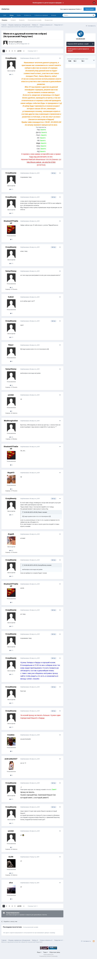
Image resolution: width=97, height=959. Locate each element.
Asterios (5, 9)
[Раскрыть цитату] (23, 512)
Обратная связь (54, 952)
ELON (11, 857)
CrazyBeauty (17, 42)
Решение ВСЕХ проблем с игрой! (78, 44)
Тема (45, 952)
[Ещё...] (60, 58)
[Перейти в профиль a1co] (11, 889)
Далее (19, 51)
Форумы (4, 20)
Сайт (4, 15)
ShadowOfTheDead (11, 222)
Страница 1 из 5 (32, 51)
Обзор (11, 15)
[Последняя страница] (24, 51)
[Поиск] (93, 15)
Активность (27, 15)
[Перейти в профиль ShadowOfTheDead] (11, 229)
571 (12, 74)
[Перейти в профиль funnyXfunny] (11, 277)
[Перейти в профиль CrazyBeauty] (5, 43)
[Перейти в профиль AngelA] (11, 540)
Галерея (13, 20)
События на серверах (41, 15)
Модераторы (49, 20)
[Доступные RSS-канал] (94, 941)
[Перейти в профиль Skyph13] (11, 479)
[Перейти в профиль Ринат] (11, 351)
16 (12, 287)
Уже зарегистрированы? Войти (70, 9)
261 (12, 873)
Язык (39, 952)
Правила (21, 20)
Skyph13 (10, 473)
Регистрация (90, 9)
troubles (10, 735)
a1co (11, 883)
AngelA (11, 534)
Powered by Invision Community (48, 956)
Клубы (19, 15)
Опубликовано (30, 58)
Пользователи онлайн (34, 20)
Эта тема (86, 15)
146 (12, 437)
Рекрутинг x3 (24, 44)
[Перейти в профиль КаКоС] (11, 303)
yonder (11, 395)
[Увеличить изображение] (23, 835)
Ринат (11, 345)
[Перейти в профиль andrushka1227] (11, 765)
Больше (53, 15)
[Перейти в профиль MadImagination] (11, 427)
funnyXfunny (10, 271)
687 (12, 550)
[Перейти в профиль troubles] (11, 741)
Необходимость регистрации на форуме (47, 2)
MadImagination (11, 421)
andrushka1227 (11, 759)
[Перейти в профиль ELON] (11, 863)
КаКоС (11, 297)
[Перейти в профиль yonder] (11, 401)
